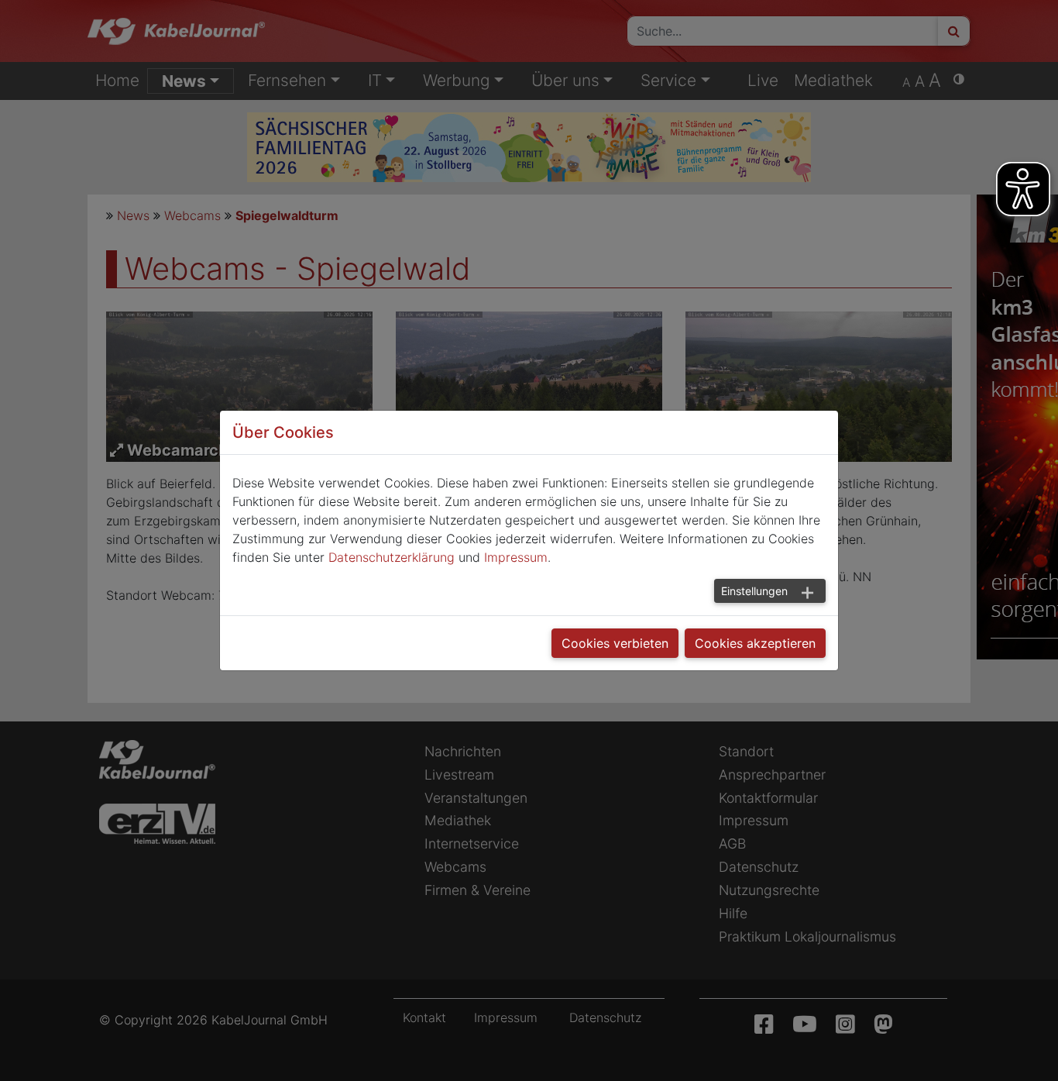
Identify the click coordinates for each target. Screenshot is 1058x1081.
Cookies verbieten (615, 643)
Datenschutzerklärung (391, 557)
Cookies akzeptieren (755, 643)
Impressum (516, 557)
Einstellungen (754, 590)
